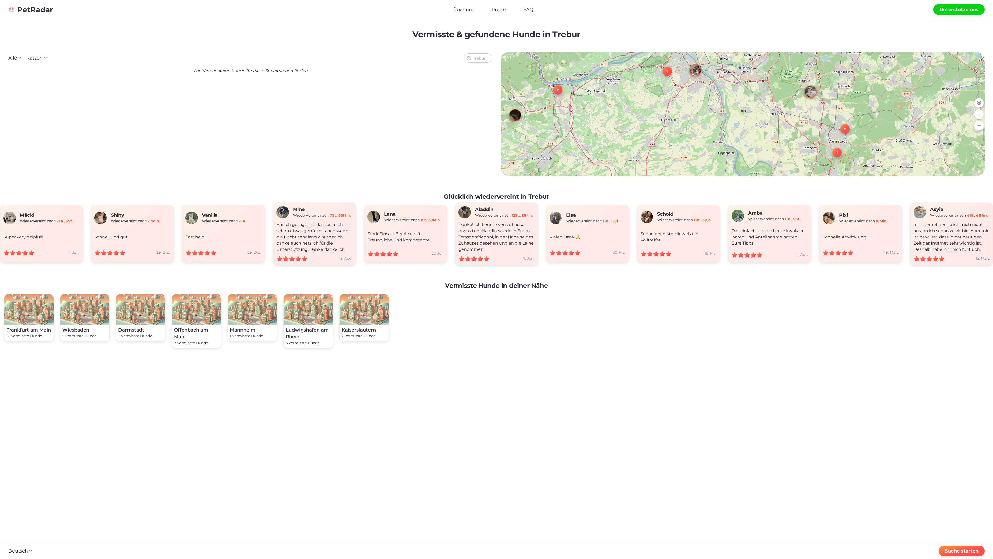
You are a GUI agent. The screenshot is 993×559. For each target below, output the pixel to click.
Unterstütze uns (959, 9)
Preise (499, 9)
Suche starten (962, 551)
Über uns (463, 9)
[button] (805, 87)
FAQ (528, 9)
